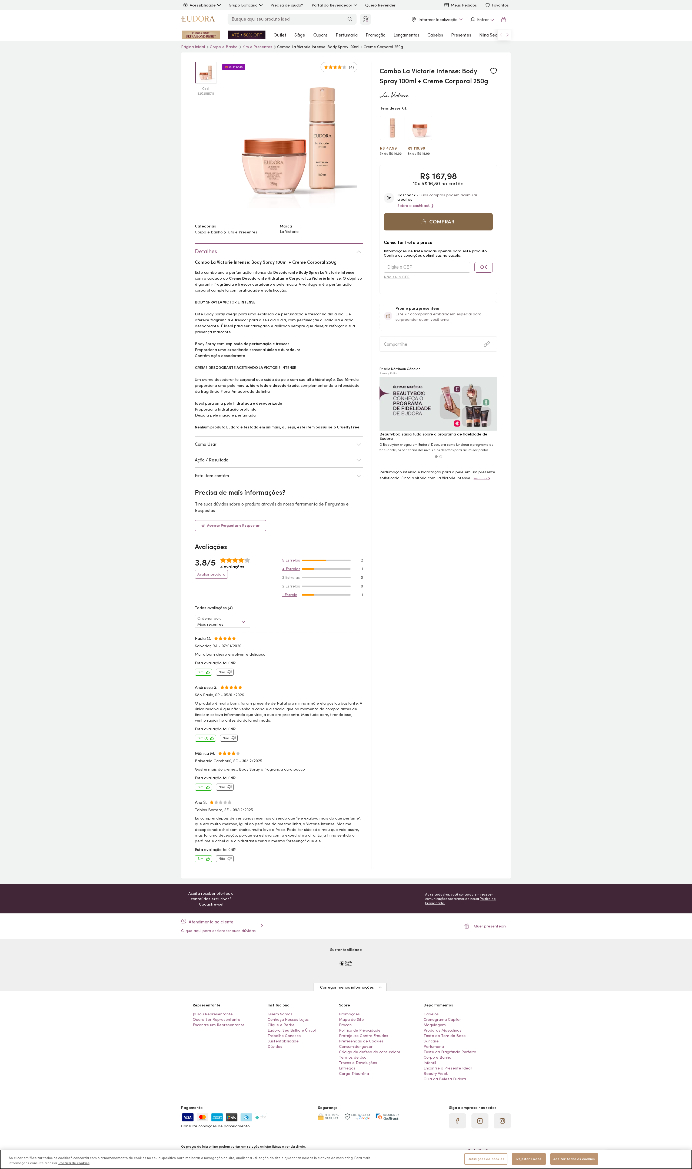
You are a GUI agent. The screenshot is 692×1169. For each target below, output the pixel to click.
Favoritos (500, 5)
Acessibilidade (203, 5)
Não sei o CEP (397, 277)
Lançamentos (406, 35)
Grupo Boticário (243, 5)
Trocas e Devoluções (358, 1062)
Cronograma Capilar (442, 1019)
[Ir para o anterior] (501, 35)
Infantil (430, 1062)
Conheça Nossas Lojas (288, 1019)
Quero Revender (380, 5)
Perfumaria (347, 35)
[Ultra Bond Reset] (200, 35)
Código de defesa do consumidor (369, 1051)
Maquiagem (435, 1024)
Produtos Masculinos (442, 1030)
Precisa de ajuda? (287, 5)
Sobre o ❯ (415, 205)
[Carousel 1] (436, 456)
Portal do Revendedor (332, 5)
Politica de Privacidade (360, 1030)
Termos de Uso (353, 1057)
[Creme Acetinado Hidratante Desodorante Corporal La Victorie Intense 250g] (420, 128)
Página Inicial (193, 46)
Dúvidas (275, 1046)
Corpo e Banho (224, 46)
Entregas (347, 1068)
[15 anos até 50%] (246, 35)
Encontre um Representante (219, 1024)
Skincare (431, 1041)
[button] (493, 71)
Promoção (375, 35)
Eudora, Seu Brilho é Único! (292, 1030)
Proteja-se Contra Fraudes (363, 1035)
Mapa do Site (351, 1019)
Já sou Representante (213, 1014)
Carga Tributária (354, 1073)
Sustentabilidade (283, 1041)
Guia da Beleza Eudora (445, 1078)
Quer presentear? (490, 926)
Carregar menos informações (347, 987)
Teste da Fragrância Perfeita (450, 1051)
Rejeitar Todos (528, 1159)
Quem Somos (280, 1014)
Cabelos (435, 35)
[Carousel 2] (440, 456)
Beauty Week (436, 1073)
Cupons (320, 35)
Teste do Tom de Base (445, 1035)
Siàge (299, 35)
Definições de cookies (485, 1159)
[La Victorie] (394, 95)
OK (483, 267)
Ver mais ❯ (482, 478)
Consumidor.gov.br (355, 1046)
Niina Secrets (492, 35)
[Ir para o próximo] (508, 35)
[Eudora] (198, 19)
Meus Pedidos (464, 5)
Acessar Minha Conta (482, 19)
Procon (345, 1024)
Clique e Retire (281, 1024)
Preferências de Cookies (361, 1041)
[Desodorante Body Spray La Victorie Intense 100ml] (392, 128)
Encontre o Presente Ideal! (448, 1068)
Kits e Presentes (257, 46)
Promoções (349, 1014)
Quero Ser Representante (216, 1019)
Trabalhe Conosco (284, 1035)
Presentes (461, 35)
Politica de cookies (73, 1163)
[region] (346, 1159)
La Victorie (289, 231)
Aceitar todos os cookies (574, 1159)
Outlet (280, 35)
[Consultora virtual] (365, 19)
